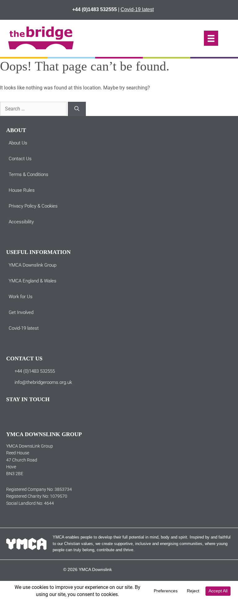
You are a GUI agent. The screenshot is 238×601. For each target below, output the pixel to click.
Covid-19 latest (137, 9)
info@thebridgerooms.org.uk (43, 382)
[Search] (77, 109)
